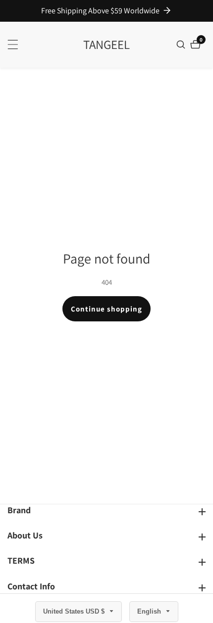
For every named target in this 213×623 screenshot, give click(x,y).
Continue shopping (106, 308)
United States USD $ (74, 611)
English (150, 611)
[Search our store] (182, 44)
